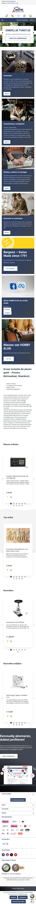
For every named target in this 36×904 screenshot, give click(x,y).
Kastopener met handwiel (15, 622)
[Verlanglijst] (18, 16)
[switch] (32, 901)
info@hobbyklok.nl (11, 1)
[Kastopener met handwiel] (18, 608)
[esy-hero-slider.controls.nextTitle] (33, 33)
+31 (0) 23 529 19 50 (12, 3)
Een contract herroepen (18, 800)
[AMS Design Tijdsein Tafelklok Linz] (18, 681)
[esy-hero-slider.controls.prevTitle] (2, 33)
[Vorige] (2, 479)
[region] (18, 479)
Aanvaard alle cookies (18, 901)
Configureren (22, 897)
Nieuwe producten (22, 20)
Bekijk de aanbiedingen (18, 38)
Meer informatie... (24, 894)
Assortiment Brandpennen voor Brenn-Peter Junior (17, 550)
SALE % (32, 20)
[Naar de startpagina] (18, 9)
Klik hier (7, 93)
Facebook (7, 309)
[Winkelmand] (30, 16)
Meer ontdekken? (9, 756)
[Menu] (2, 20)
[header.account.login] (24, 16)
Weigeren (13, 897)
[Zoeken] (6, 16)
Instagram (7, 313)
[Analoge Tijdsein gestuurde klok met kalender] (18, 462)
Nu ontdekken (10, 268)
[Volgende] (34, 479)
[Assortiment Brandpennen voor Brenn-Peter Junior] (18, 535)
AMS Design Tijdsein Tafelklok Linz (16, 696)
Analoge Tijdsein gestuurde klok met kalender (17, 477)
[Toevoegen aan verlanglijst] (26, 468)
